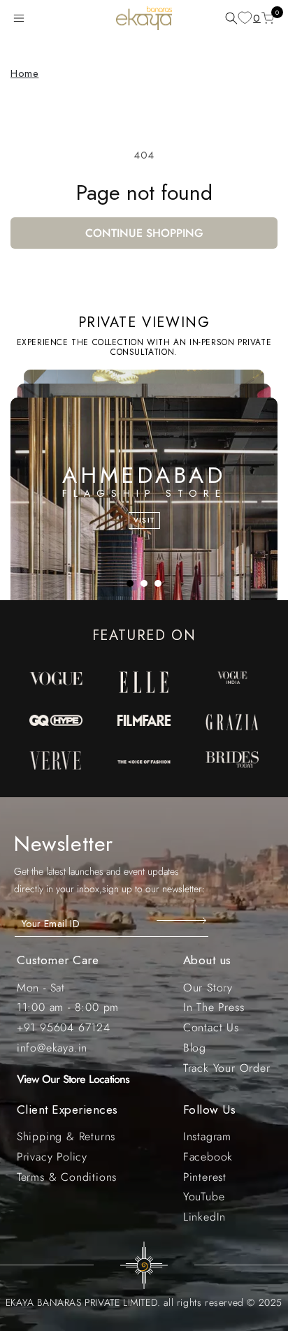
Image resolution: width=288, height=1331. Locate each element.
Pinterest (204, 1177)
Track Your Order (227, 1068)
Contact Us (211, 1027)
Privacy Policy (52, 1157)
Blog (194, 1048)
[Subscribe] (183, 920)
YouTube (204, 1196)
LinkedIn (204, 1217)
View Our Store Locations (73, 1079)
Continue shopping (144, 233)
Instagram (207, 1136)
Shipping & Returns (66, 1136)
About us (207, 960)
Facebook (208, 1157)
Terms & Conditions (67, 1177)
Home (24, 73)
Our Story (208, 988)
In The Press (214, 1007)
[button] (22, 18)
